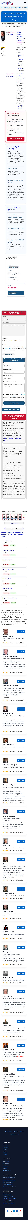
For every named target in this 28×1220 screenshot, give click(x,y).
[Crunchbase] (14, 1211)
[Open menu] (25, 3)
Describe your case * (9, 382)
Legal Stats (20, 1131)
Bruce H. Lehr (7, 1103)
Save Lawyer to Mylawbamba (13, 292)
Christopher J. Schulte (10, 686)
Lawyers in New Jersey (8, 1203)
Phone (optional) (8, 375)
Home (2, 7)
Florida (7, 7)
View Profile (21, 631)
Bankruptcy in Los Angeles (9, 1180)
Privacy (16, 1131)
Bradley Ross (7, 952)
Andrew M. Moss (8, 893)
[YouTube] (20, 1211)
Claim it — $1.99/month (15, 138)
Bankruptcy (6, 1163)
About (6, 1131)
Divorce (5, 1168)
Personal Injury (6, 1170)
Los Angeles (6, 1147)
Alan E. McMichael (9, 1074)
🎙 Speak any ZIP (14, 528)
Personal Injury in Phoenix (9, 1186)
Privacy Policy (8, 348)
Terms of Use (23, 347)
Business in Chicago (8, 1182)
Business (5, 1166)
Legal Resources (14, 1134)
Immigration (6, 1161)
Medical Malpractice (16, 7)
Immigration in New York (9, 1177)
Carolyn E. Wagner (9, 785)
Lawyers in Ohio (7, 1194)
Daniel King (7, 1025)
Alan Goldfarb (7, 996)
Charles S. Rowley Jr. (10, 765)
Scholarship (11, 1131)
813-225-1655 (12, 288)
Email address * (8, 369)
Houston (5, 1152)
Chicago (5, 1149)
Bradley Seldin (8, 713)
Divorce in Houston (7, 1184)
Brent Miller (7, 864)
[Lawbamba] (7, 3)
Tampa (26, 7)
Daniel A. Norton (8, 636)
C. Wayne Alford (8, 932)
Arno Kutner (7, 845)
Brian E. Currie (8, 912)
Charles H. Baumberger (11, 656)
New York (5, 1145)
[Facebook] (8, 1211)
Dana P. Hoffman (8, 745)
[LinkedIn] (17, 1211)
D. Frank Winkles (8, 978)
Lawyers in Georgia (8, 1196)
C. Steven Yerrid (8, 1050)
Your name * (7, 363)
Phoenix (5, 1154)
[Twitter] (11, 1211)
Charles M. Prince (9, 816)
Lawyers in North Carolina (9, 1198)
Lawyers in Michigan (8, 1200)
